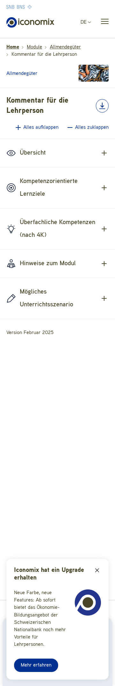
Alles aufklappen (40, 127)
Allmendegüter (65, 47)
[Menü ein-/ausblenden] (103, 23)
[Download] (102, 106)
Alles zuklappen (92, 127)
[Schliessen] (97, 570)
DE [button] (84, 22)
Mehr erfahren (36, 665)
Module (34, 47)
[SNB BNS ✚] (38, 6)
